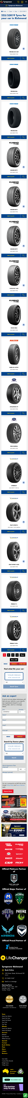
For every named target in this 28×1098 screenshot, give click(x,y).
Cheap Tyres (5, 1065)
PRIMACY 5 (14, 604)
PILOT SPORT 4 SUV (14, 564)
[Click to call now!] (18, 2)
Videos (4, 1051)
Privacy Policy (10, 785)
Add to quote (10, 58)
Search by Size (6, 1018)
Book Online (6, 1045)
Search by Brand (6, 1020)
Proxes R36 (14, 91)
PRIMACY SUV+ (14, 643)
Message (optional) (7, 772)
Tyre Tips (4, 1024)
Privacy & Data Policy (11, 1093)
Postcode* (5, 730)
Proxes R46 (14, 130)
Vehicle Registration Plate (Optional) (9, 766)
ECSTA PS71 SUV (14, 288)
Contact (4, 1043)
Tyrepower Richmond (15, 5)
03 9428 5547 (9, 978)
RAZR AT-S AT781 (14, 367)
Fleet (3, 1047)
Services (4, 1032)
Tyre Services (5, 1036)
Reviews (4, 1053)
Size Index (4, 1059)
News (4, 1049)
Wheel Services (6, 1038)
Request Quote (8, 791)
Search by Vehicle (7, 1016)
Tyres (3, 1014)
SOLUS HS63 (14, 328)
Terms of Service (20, 785)
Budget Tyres (5, 1063)
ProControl (14, 446)
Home (4, 11)
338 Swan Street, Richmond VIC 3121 (15, 974)
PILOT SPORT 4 (14, 525)
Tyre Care (4, 1022)
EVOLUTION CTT (14, 406)
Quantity (21, 709)
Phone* (4, 720)
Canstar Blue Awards (7, 1061)
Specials (4, 1041)
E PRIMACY (14, 485)
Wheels (4, 1026)
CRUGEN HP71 (14, 170)
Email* (4, 725)
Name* (4, 715)
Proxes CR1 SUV (14, 52)
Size (3, 709)
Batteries (4, 1034)
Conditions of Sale (21, 1093)
